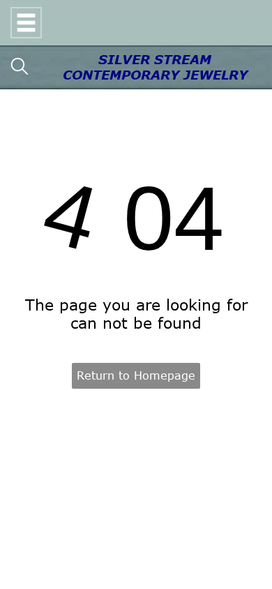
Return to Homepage (136, 375)
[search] (19, 67)
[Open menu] (26, 22)
